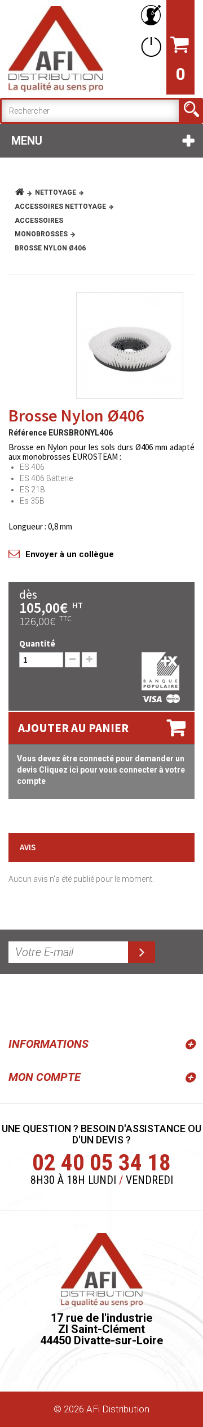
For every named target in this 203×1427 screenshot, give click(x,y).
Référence (27, 432)
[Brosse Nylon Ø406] (130, 345)
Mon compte (44, 1077)
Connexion (148, 46)
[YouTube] (46, 1003)
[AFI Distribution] (55, 49)
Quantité (37, 643)
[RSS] (19, 1003)
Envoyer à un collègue (69, 554)
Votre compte (148, 15)
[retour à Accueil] (24, 192)
